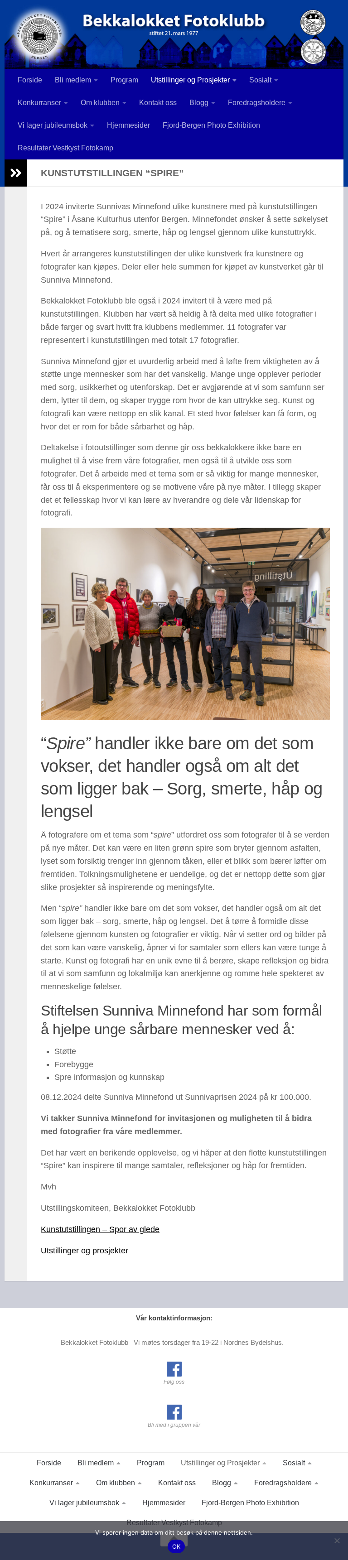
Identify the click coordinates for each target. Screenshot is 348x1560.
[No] (336, 1540)
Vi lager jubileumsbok (52, 125)
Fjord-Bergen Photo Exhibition (211, 125)
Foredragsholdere (256, 102)
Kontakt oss (158, 102)
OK (176, 1546)
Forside (30, 80)
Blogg (198, 102)
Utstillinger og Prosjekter (190, 80)
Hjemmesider (128, 125)
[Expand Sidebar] (16, 173)
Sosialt (260, 80)
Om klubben (100, 102)
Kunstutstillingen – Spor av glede (100, 1229)
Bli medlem (73, 80)
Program (124, 80)
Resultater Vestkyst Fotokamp (65, 148)
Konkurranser (39, 102)
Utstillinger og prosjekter (84, 1250)
